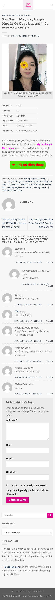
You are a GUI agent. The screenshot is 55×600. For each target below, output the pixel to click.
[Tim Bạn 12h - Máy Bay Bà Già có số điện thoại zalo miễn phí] (28, 5)
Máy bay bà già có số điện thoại (22, 181)
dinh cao (35, 36)
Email (9, 458)
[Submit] (50, 515)
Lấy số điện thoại (30, 165)
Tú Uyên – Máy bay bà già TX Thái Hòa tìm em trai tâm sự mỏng (14, 223)
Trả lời (49, 262)
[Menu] (4, 5)
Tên (8, 445)
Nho (17, 311)
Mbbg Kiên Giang (14, 190)
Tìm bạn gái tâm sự (20, 592)
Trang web (11, 472)
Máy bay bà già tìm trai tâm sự (19, 187)
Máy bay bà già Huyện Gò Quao (20, 184)
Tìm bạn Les (38, 592)
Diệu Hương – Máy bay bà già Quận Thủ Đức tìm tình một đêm (40, 223)
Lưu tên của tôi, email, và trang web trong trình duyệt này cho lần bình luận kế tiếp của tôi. (27, 489)
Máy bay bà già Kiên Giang (16, 15)
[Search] (52, 5)
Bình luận (11, 420)
